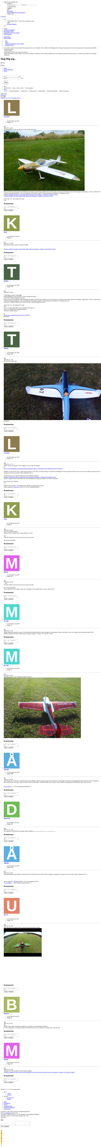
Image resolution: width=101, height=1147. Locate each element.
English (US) (10, 1097)
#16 (5, 126)
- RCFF (9, 1093)
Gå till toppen (7, 1109)
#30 (5, 1068)
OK (2, 1120)
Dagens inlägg (7, 38)
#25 (5, 778)
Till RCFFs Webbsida (9, 30)
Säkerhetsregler (7, 34)
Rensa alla (3, 95)
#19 (5, 358)
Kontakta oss (7, 1103)
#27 (5, 871)
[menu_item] (50, 1130)
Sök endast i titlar (13, 21)
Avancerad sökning (12, 24)
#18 (5, 291)
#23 (5, 629)
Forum (5, 28)
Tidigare (3, 98)
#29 (5, 1022)
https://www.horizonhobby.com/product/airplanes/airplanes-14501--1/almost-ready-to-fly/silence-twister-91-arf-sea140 (33, 468)
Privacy (6, 1104)
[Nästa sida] (5, 79)
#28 (5, 924)
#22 (5, 580)
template (15, 98)
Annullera (11, 210)
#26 (5, 828)
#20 (5, 462)
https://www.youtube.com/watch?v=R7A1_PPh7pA (17, 315)
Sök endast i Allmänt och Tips (26, 21)
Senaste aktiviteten (8, 69)
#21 (5, 529)
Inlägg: (8, 122)
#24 (5, 674)
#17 (5, 242)
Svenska (9, 1099)
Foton (5, 71)
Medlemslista (7, 37)
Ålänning (16, 881)
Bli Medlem (10, 11)
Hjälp (5, 1101)
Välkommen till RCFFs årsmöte (12, 32)
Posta (5, 210)
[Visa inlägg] (22, 295)
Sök (8, 22)
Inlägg (5, 68)
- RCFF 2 (9, 1095)
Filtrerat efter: (4, 93)
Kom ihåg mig (12, 6)
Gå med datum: (11, 121)
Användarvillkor (8, 1106)
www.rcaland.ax (8, 786)
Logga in (9, 8)
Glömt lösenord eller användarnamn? (16, 12)
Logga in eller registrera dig (11, 2)
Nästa (18, 98)
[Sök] (5, 26)
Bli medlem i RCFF (9, 31)
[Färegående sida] (4, 79)
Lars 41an (16, 487)
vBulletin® (8, 1113)
